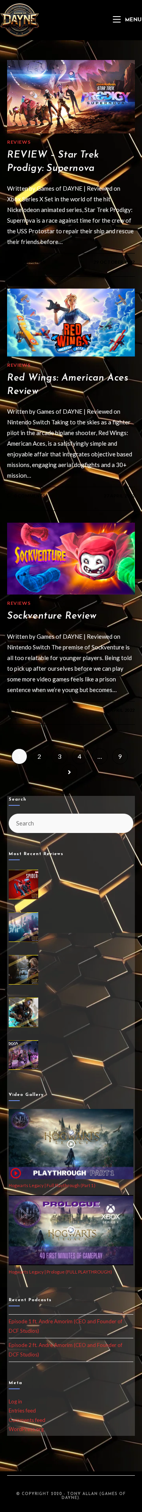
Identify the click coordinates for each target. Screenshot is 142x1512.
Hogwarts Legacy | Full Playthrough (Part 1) (52, 1185)
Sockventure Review (52, 616)
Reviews (18, 142)
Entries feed (22, 1410)
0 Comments (30, 262)
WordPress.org (26, 1429)
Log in (15, 1401)
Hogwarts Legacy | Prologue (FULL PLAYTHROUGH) (60, 1271)
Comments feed (27, 1420)
